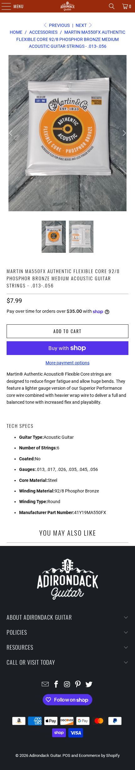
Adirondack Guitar (45, 755)
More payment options (67, 362)
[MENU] (3, 6)
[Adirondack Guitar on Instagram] (67, 685)
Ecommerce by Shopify (99, 755)
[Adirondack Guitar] (67, 6)
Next (82, 25)
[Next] (124, 133)
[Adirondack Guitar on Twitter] (89, 685)
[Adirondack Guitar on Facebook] (56, 685)
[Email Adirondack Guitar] (45, 685)
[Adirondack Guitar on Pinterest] (78, 685)
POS (66, 755)
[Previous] (11, 133)
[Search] (112, 6)
